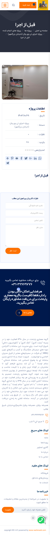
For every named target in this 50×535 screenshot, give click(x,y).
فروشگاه (44, 473)
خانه (46, 437)
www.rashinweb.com (37, 530)
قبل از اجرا (25, 37)
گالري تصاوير (42, 447)
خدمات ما (44, 482)
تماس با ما (28, 312)
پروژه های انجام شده (12, 30)
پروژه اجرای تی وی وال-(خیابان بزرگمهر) (25, 34)
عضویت (8, 510)
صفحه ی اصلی (41, 30)
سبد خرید (28, 4)
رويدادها (44, 442)
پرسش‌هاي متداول (40, 478)
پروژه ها (28, 30)
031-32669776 (21, 284)
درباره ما (44, 452)
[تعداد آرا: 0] (33, 150)
